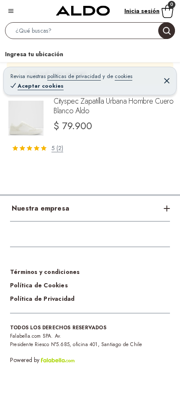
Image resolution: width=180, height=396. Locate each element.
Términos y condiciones (45, 272)
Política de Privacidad (42, 298)
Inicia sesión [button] (141, 11)
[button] (90, 32)
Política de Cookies (39, 285)
